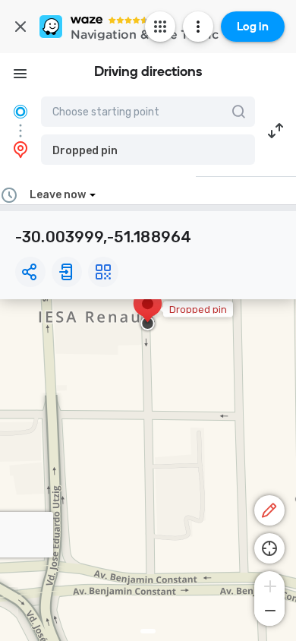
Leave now (58, 194)
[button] (148, 149)
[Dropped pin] (147, 311)
